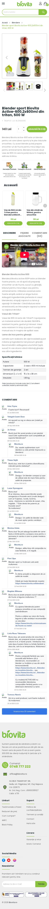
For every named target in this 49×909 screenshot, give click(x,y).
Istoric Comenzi (34, 844)
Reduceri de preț (9, 811)
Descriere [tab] (9, 233)
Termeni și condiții (35, 814)
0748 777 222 (20, 766)
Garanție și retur (34, 839)
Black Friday (7, 824)
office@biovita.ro (18, 773)
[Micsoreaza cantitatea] (23, 130)
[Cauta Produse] (43, 12)
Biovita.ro (13, 902)
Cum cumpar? (8, 816)
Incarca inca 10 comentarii (24, 711)
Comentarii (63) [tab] (39, 234)
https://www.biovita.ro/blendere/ (29, 583)
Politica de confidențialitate (34, 808)
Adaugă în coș (36, 129)
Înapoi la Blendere (14, 120)
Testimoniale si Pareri (11, 807)
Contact (30, 819)
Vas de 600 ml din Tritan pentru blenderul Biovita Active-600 (12, 212)
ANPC (4, 820)
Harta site (31, 823)
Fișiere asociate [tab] (24, 234)
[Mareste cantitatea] (23, 127)
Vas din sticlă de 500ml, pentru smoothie (35, 212)
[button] (42, 57)
